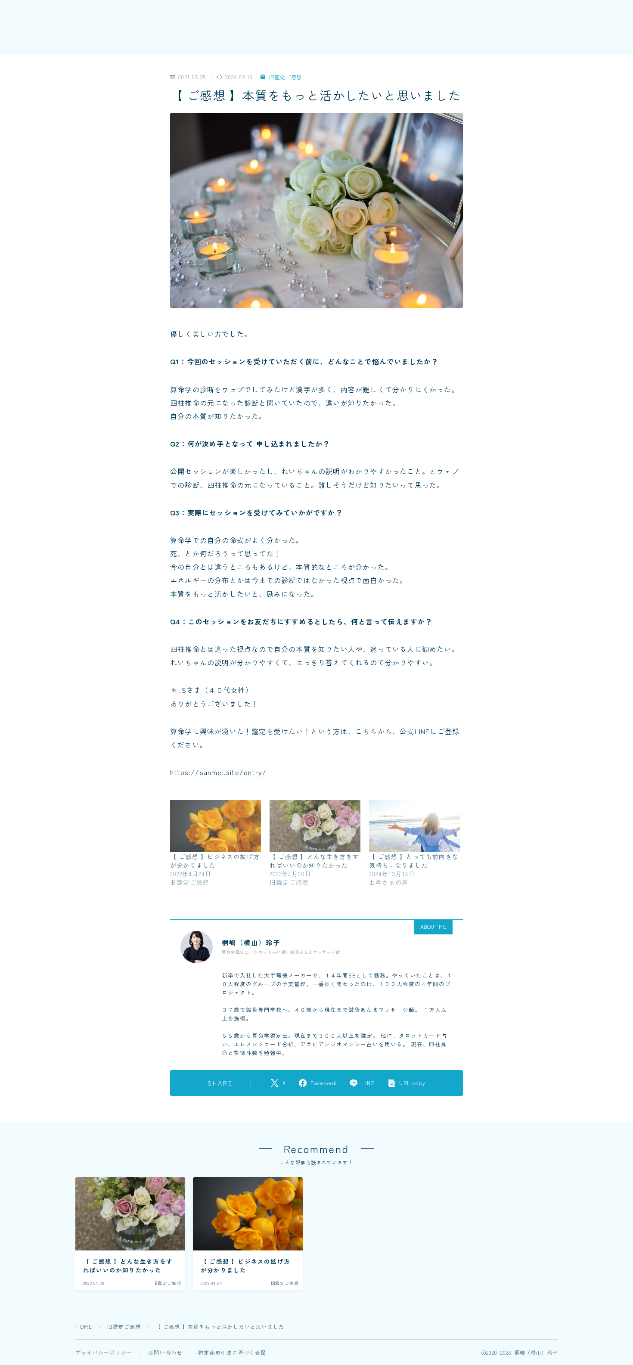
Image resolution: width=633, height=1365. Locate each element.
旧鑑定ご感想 (285, 77)
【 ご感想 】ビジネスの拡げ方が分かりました (215, 860)
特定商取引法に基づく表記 (232, 1352)
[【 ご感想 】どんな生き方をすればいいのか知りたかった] (315, 826)
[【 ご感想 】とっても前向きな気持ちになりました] (414, 826)
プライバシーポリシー (103, 1352)
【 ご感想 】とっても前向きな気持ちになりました (414, 860)
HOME (84, 1326)
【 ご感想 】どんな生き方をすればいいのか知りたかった (314, 860)
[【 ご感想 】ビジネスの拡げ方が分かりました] (215, 826)
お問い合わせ (165, 1352)
